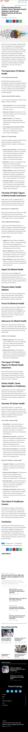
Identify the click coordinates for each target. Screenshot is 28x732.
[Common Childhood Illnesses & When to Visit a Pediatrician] (7, 633)
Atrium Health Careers (9, 543)
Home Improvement (13, 588)
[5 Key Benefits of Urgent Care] (7, 649)
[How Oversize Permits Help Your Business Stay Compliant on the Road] (14, 563)
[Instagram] (12, 691)
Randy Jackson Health (18, 545)
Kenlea (7, 573)
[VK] (17, 21)
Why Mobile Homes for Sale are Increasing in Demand (18, 599)
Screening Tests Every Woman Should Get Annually (20, 656)
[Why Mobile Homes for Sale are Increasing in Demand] (4, 600)
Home (10, 614)
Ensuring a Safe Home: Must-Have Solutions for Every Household (17, 617)
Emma (6, 17)
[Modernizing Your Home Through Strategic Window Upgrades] (4, 591)
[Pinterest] (14, 21)
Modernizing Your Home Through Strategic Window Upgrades (16, 591)
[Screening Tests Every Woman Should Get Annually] (21, 649)
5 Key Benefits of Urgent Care (5, 655)
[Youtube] (20, 691)
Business (3, 573)
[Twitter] (10, 21)
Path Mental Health (18, 543)
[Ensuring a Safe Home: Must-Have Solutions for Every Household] (4, 617)
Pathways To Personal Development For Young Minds (20, 639)
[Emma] (2, 18)
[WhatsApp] (20, 21)
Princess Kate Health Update (7, 545)
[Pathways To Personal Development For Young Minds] (21, 633)
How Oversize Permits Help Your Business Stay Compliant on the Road (12, 576)
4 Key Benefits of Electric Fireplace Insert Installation (17, 607)
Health (2, 5)
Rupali (11, 672)
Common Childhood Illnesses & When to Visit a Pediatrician (6, 639)
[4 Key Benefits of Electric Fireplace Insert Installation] (4, 608)
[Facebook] (7, 21)
